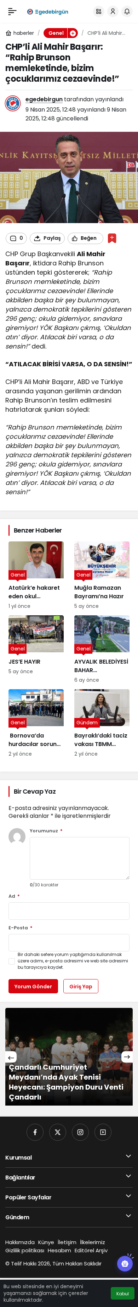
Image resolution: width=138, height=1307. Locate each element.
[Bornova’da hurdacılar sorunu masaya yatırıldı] (36, 723)
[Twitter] (57, 1132)
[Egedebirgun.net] (47, 11)
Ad (14, 896)
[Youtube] (102, 1132)
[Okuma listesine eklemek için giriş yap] (112, 238)
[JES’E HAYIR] (36, 649)
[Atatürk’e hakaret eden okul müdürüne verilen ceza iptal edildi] (36, 575)
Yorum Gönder (33, 986)
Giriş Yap (80, 986)
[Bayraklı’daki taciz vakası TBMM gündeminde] (102, 723)
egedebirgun (44, 99)
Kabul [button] (122, 1294)
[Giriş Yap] (113, 11)
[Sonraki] (127, 1057)
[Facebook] (35, 1132)
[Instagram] (80, 1132)
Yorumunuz (46, 831)
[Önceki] (11, 1057)
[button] (98, 11)
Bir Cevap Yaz (35, 791)
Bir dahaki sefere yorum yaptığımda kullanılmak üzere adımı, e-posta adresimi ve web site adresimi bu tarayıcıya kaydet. (73, 960)
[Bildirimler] (127, 11)
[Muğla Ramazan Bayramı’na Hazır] (102, 575)
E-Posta (20, 928)
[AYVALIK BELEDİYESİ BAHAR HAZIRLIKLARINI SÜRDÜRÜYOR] (102, 649)
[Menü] (12, 11)
